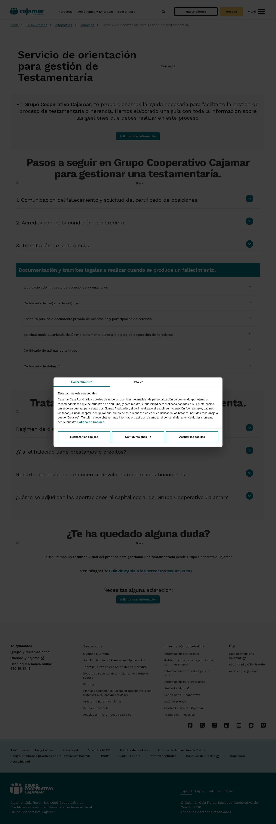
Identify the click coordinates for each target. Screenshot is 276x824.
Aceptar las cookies (192, 436)
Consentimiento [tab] (81, 381)
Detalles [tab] (138, 381)
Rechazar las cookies (84, 436)
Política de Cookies (90, 421)
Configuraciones (136, 436)
